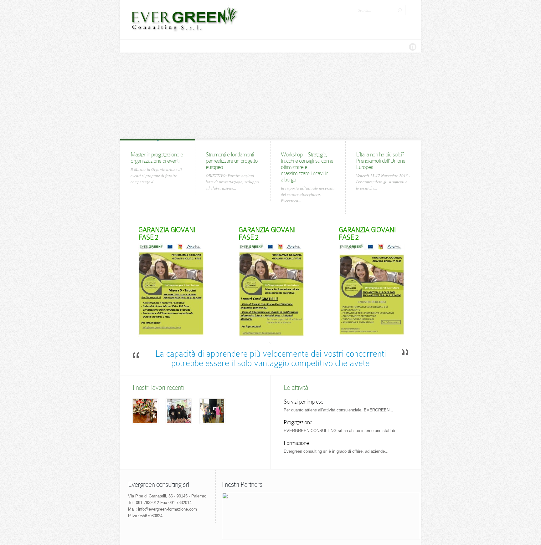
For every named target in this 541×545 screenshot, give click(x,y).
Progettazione (298, 422)
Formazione (296, 443)
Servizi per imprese (303, 401)
